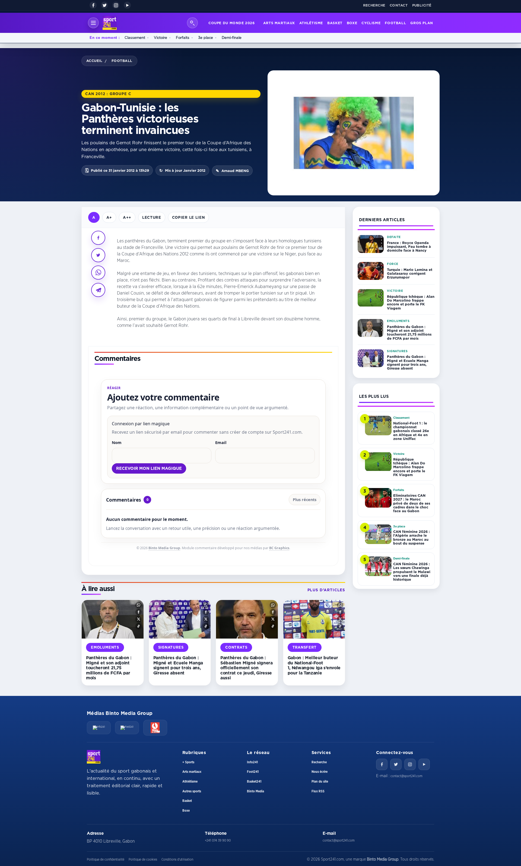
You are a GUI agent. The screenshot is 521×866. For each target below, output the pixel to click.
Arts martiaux (279, 23)
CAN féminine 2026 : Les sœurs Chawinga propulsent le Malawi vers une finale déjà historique (411, 571)
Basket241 (254, 781)
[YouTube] (127, 5)
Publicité (422, 5)
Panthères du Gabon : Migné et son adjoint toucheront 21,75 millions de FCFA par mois (109, 667)
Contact (399, 5)
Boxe (352, 23)
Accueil (94, 60)
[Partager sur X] (98, 255)
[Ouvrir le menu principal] (93, 22)
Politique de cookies (143, 859)
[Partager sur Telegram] (98, 290)
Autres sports (191, 791)
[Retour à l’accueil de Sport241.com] (110, 23)
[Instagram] (115, 5)
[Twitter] (396, 764)
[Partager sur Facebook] (98, 238)
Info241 (252, 762)
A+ (109, 217)
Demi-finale (232, 37)
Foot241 (253, 771)
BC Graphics (279, 548)
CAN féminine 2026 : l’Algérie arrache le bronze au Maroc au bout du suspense (411, 537)
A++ (127, 217)
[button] (138, 605)
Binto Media (255, 791)
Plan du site (320, 781)
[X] (104, 5)
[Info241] (99, 727)
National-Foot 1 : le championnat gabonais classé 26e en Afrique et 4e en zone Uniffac (411, 430)
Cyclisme (370, 23)
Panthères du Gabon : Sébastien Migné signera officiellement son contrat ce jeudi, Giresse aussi (246, 667)
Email (221, 442)
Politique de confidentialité (105, 859)
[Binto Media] (155, 728)
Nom (117, 442)
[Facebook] (93, 5)
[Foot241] (127, 727)
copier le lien (188, 217)
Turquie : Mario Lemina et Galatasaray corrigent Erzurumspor (409, 273)
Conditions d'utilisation (177, 859)
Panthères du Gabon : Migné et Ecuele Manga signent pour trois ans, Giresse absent (178, 665)
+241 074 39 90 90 (218, 840)
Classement (135, 37)
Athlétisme (311, 23)
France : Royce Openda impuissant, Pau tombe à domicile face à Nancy (409, 246)
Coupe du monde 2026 (231, 23)
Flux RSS (318, 791)
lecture (151, 217)
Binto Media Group (164, 548)
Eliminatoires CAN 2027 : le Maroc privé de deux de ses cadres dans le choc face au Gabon (411, 503)
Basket (334, 23)
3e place (205, 37)
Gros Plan (421, 23)
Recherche (374, 5)
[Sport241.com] (93, 757)
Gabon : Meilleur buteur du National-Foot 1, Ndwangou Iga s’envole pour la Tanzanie (314, 665)
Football (395, 23)
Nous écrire (320, 771)
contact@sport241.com (406, 776)
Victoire (160, 37)
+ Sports (188, 762)
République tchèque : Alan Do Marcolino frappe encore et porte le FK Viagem (410, 302)
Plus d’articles (326, 590)
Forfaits (182, 37)
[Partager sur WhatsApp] (98, 272)
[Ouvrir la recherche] (192, 22)
